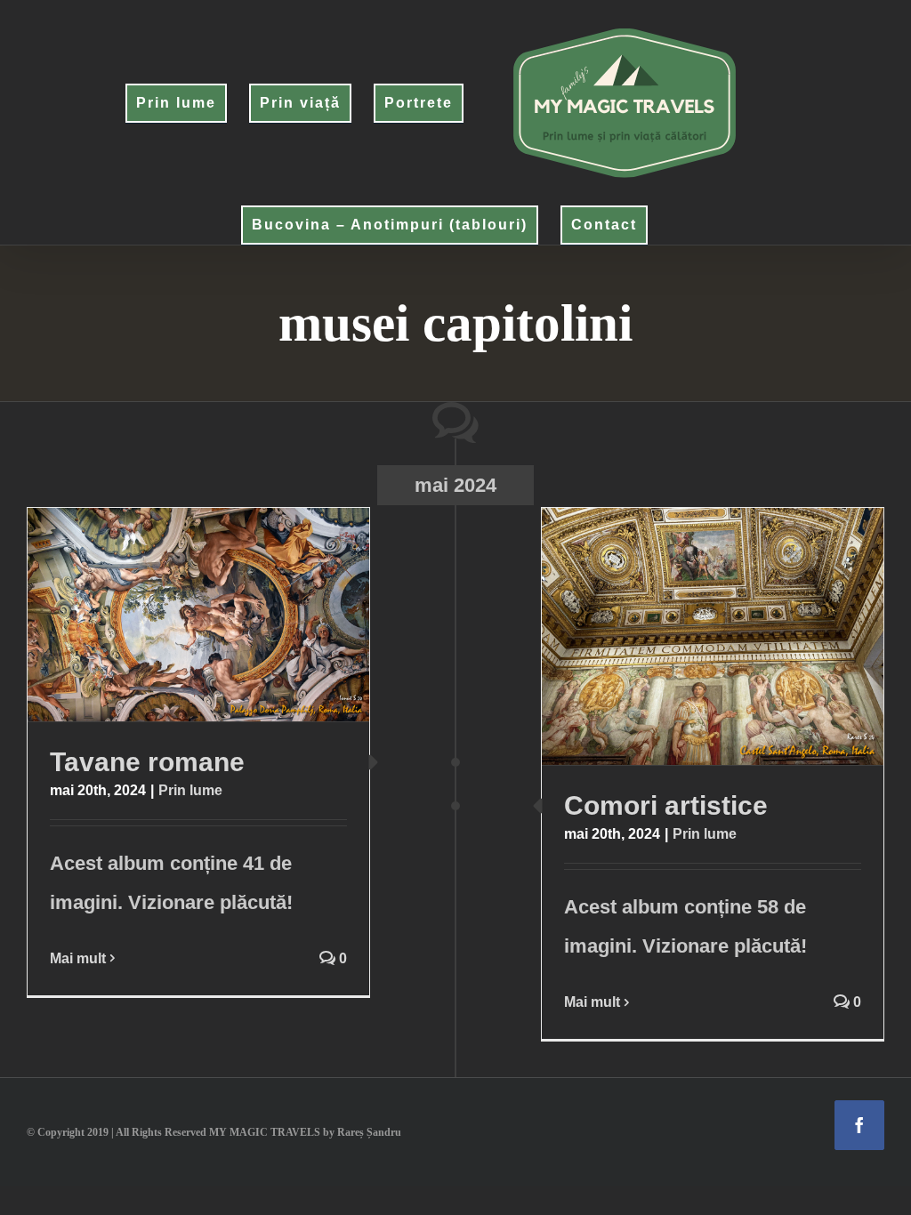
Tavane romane (163, 614)
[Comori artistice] (712, 636)
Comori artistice (678, 637)
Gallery (232, 614)
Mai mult (78, 958)
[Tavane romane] (198, 614)
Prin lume (190, 790)
